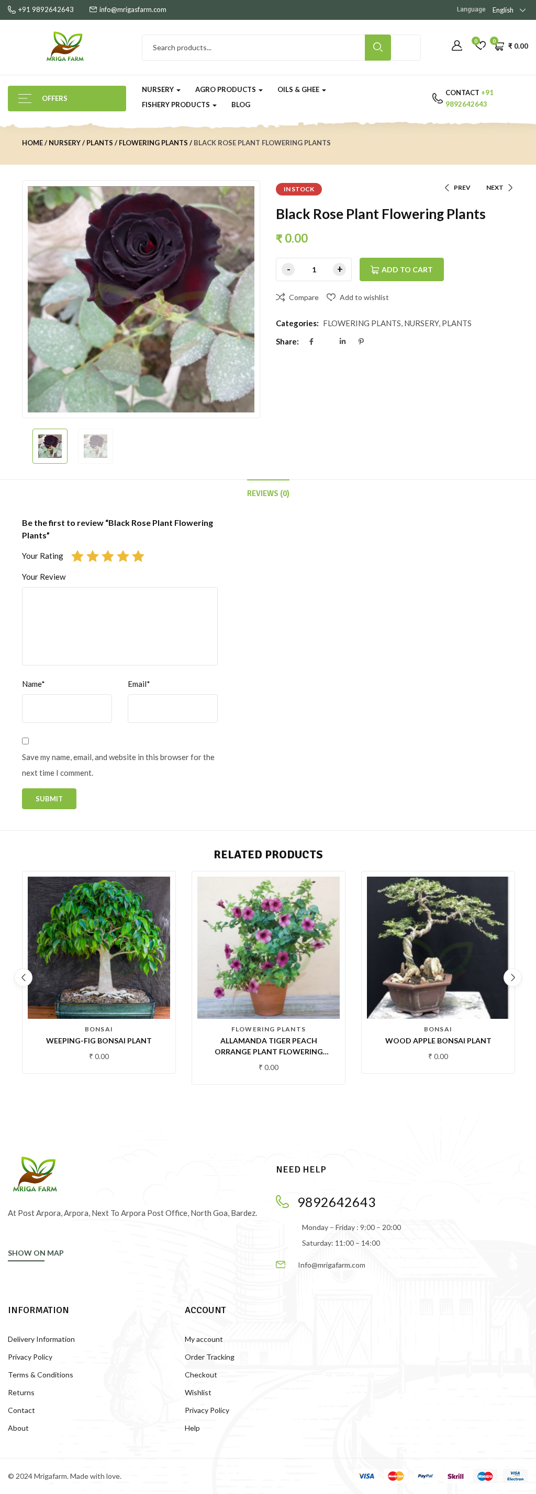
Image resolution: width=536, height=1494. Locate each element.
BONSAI (99, 1029)
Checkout (201, 1374)
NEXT (495, 187)
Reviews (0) (268, 493)
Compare (304, 297)
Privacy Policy (30, 1356)
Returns (21, 1392)
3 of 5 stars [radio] (108, 556)
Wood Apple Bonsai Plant (438, 1040)
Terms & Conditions (40, 1374)
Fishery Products (176, 104)
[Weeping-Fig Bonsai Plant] (99, 948)
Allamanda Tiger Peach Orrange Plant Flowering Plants (269, 1051)
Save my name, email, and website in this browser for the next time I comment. (118, 764)
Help (192, 1427)
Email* (139, 683)
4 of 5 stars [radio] (123, 556)
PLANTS (99, 143)
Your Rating (42, 555)
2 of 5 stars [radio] (92, 556)
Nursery (158, 89)
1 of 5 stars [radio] (77, 556)
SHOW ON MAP (36, 1252)
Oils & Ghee (299, 89)
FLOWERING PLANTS (153, 143)
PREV (462, 187)
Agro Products (226, 89)
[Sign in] (457, 46)
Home (32, 143)
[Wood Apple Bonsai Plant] (438, 948)
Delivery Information (41, 1339)
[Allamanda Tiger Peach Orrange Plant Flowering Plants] (268, 948)
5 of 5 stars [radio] (138, 556)
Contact (21, 1410)
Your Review (43, 576)
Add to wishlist (364, 297)
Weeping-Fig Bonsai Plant (99, 1040)
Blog (240, 104)
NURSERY (65, 143)
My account (204, 1339)
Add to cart (407, 269)
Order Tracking (209, 1356)
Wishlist (198, 1392)
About (18, 1427)
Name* (33, 683)
